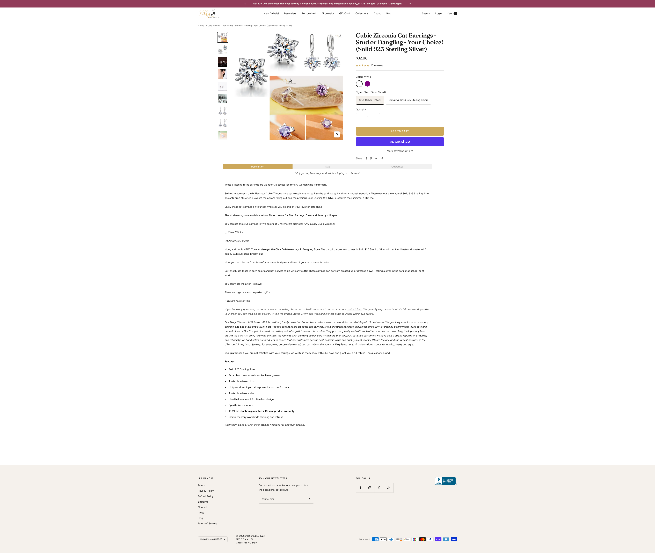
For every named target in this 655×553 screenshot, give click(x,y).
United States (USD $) (211, 539)
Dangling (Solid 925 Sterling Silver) (408, 100)
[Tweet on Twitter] (376, 158)
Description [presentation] (257, 166)
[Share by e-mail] (382, 158)
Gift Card (344, 13)
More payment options (400, 150)
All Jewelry (328, 13)
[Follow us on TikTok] (388, 488)
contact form (354, 309)
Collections (361, 13)
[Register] (309, 499)
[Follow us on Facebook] (360, 488)
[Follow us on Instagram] (370, 488)
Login (438, 13)
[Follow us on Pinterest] (379, 488)
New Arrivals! (271, 13)
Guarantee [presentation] (397, 166)
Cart (451, 13)
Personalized (309, 13)
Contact (202, 507)
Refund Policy (206, 496)
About (377, 13)
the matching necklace (267, 424)
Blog (388, 13)
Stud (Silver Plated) (370, 100)
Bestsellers (290, 13)
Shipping (203, 501)
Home (201, 25)
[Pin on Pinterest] (371, 158)
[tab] (258, 166)
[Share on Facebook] (366, 158)
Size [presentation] (327, 166)
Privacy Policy (206, 490)
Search (426, 13)
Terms (201, 485)
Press (201, 512)
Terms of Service (207, 523)
